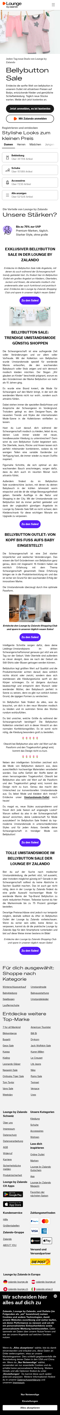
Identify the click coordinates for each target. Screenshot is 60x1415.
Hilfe (5, 1219)
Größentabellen (11, 1225)
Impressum (9, 1129)
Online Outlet (37, 1154)
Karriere (7, 1159)
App (32, 1176)
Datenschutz (10, 1135)
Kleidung (35, 1118)
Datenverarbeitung (13, 1141)
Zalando (7, 1239)
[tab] (8, 144)
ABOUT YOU (9, 1245)
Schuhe (34, 1125)
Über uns (8, 1122)
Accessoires (36, 1131)
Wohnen (34, 1137)
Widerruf (7, 1153)
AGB (5, 1147)
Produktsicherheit (12, 1175)
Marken (34, 1160)
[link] (30, 157)
